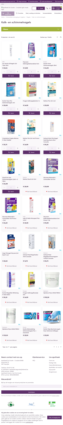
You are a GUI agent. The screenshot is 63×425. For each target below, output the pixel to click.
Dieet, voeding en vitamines (33, 13)
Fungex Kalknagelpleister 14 (31, 101)
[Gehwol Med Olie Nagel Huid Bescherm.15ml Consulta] (52, 126)
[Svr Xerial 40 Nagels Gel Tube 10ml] (11, 50)
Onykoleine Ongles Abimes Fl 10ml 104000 (10, 139)
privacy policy (55, 395)
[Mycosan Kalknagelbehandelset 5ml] (31, 50)
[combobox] (34, 8)
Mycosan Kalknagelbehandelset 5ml (31, 63)
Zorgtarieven (53, 372)
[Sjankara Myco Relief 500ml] (11, 316)
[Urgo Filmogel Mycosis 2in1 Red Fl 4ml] (11, 241)
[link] (54, 346)
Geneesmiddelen (47, 13)
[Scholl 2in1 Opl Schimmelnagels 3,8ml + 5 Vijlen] (11, 166)
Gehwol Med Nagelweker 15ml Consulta (30, 255)
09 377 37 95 (10, 367)
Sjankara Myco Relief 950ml (51, 293)
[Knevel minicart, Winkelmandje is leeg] (53, 8)
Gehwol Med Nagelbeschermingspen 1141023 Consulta (50, 256)
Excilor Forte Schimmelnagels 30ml (50, 64)
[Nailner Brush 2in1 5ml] (31, 166)
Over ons (51, 360)
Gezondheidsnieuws (55, 365)
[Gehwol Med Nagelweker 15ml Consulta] (31, 241)
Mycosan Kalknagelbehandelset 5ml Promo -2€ (51, 218)
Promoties (20, 13)
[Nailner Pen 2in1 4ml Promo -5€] (31, 126)
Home (3, 17)
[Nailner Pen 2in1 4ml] (52, 89)
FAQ (34, 360)
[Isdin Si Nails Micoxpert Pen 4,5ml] (31, 205)
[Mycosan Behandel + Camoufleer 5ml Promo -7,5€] (11, 205)
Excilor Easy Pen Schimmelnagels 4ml (8, 101)
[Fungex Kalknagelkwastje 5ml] (31, 279)
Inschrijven (31, 392)
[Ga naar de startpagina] (15, 8)
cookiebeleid (29, 422)
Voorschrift (52, 369)
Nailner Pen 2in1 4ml (49, 101)
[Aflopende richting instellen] (61, 37)
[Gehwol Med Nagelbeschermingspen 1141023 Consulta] (52, 241)
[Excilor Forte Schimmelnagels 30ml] (52, 50)
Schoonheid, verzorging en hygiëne (15, 17)
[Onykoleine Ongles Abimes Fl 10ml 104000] (11, 126)
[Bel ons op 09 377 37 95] (47, 8)
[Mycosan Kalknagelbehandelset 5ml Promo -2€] (52, 205)
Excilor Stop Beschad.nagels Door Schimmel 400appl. (51, 330)
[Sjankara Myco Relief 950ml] (52, 279)
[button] (31, 29)
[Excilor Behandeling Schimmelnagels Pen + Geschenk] (31, 316)
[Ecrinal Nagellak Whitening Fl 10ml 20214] (11, 279)
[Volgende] (60, 346)
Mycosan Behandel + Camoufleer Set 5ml (49, 178)
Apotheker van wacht (55, 367)
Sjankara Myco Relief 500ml (10, 329)
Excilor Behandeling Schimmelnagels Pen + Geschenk (29, 330)
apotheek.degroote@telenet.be (18, 369)
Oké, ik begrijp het (54, 417)
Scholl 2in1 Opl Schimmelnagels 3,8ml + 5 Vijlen (10, 179)
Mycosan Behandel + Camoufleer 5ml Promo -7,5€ (9, 218)
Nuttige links (52, 363)
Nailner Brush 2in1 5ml (29, 179)
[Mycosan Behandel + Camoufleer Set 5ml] (52, 166)
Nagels (28, 17)
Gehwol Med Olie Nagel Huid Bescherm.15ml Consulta (50, 140)
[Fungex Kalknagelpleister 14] (31, 89)
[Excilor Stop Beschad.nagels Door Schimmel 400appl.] (52, 316)
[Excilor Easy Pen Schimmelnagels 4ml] (11, 89)
